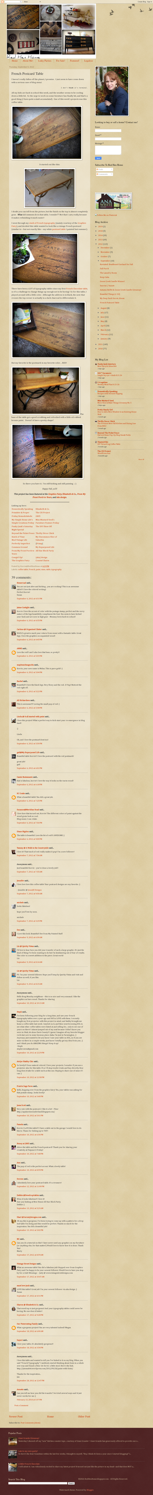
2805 (38, 516)
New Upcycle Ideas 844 (107, 366)
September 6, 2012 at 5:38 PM (29, 708)
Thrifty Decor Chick (106, 421)
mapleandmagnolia (25, 665)
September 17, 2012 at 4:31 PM (30, 1296)
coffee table (23, 570)
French (32, 570)
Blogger (90, 1490)
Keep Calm (104, 277)
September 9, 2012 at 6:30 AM (29, 937)
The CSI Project (43, 513)
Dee (18, 930)
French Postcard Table (109, 303)
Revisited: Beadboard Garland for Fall (116, 264)
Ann (18, 1163)
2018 (100, 231)
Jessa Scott (21, 1105)
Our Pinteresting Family (27, 1324)
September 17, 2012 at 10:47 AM (30, 1277)
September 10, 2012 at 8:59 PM (30, 1170)
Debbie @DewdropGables (28, 1195)
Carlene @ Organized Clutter (29, 629)
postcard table (59, 229)
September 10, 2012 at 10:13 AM (30, 1003)
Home (15, 60)
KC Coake (21, 793)
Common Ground (20, 547)
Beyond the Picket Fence (23, 533)
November (105, 252)
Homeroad (21, 583)
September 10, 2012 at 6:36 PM (30, 1135)
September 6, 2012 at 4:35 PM (29, 621)
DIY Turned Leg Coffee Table (109, 444)
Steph (19, 1012)
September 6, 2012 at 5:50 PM (29, 744)
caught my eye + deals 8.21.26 (110, 375)
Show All (141, 459)
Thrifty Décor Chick (45, 533)
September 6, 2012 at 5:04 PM (29, 672)
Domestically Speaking (22, 509)
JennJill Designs (35, 890)
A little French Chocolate (29, 1464)
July (102, 313)
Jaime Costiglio (23, 608)
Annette (20, 1390)
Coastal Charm (42, 560)
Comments (103, 174)
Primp (39, 544)
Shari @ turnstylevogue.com (29, 1217)
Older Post (84, 1416)
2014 (100, 235)
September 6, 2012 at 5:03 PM (29, 656)
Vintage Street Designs (26, 1264)
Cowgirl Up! (17, 557)
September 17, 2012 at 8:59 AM (30, 1255)
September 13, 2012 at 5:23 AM (30, 1208)
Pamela (20, 1124)
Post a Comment (21, 1406)
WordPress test (104, 453)
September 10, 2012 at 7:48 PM (30, 1154)
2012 (100, 244)
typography (56, 570)
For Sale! (60, 60)
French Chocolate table (76, 289)
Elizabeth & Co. (42, 509)
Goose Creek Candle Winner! (112, 281)
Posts (100, 169)
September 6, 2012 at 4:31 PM (29, 599)
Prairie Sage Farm (25, 1086)
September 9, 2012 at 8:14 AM (29, 962)
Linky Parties (44, 60)
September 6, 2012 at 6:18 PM (29, 785)
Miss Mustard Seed (106, 401)
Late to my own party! (28, 1451)
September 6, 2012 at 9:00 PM (29, 839)
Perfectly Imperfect (21, 544)
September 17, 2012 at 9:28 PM (30, 1315)
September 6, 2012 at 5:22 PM (29, 692)
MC (18, 1239)
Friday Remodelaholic (22, 516)
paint (38, 570)
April (103, 326)
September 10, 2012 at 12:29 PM (30, 1053)
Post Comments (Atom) (30, 1423)
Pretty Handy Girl (105, 410)
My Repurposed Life (45, 547)
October (104, 257)
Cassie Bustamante (25, 777)
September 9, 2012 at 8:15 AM (29, 984)
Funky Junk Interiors (107, 364)
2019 (100, 227)
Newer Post (16, 1416)
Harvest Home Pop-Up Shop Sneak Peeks (114, 435)
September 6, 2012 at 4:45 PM (29, 640)
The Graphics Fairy (21, 560)
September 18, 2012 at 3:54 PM (30, 1348)
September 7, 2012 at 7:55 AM (29, 872)
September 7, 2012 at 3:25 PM (29, 921)
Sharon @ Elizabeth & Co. (28, 1305)
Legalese (88, 60)
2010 (100, 349)
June (103, 317)
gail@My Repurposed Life (28, 753)
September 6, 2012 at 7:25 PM (29, 801)
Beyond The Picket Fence (108, 433)
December (105, 248)
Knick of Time (18, 537)
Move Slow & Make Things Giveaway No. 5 (114, 403)
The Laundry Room (108, 273)
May (103, 321)
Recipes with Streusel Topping (110, 394)
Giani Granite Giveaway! (28, 1438)
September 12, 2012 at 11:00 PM (30, 1187)
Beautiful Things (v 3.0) (110, 294)
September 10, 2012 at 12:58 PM (30, 1077)
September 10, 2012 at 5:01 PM (30, 1116)
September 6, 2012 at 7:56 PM (29, 823)
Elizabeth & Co (69, 494)
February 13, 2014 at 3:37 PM (29, 1400)
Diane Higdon (23, 832)
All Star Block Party (45, 551)
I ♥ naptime (102, 382)
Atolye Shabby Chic (25, 1062)
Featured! (74, 60)
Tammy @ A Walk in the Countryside (33, 848)
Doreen (20, 1179)
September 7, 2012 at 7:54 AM (29, 856)
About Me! (28, 60)
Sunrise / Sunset (107, 286)
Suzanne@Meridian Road (28, 810)
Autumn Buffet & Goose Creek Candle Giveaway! (120, 290)
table (48, 570)
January (104, 339)
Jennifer (20, 881)
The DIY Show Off (44, 526)
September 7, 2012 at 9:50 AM (29, 894)
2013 (100, 240)
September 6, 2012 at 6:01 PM (29, 768)
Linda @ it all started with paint (30, 717)
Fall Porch (104, 269)
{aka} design (41, 557)
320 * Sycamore (104, 373)
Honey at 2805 (23, 1144)
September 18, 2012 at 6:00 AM (30, 1331)
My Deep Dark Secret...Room (112, 298)
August (104, 308)
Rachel (20, 681)
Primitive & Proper (20, 513)
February (105, 335)
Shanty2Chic (103, 442)
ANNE (19, 649)
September (106, 261)
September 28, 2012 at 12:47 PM (30, 1381)
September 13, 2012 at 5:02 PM (30, 1230)
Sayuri (20, 1340)
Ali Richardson (23, 700)
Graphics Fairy (54, 494)
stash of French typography (42, 223)
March (104, 330)
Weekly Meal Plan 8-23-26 (108, 384)
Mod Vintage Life (19, 540)
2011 (100, 344)
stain (43, 570)
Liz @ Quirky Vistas (25, 946)
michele (20, 903)
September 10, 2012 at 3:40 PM (30, 1097)
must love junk (23, 1286)
